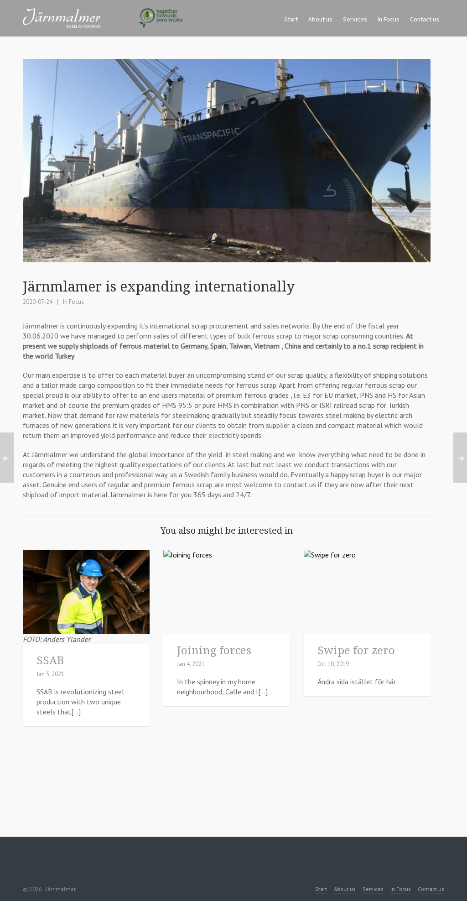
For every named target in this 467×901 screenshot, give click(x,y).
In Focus (73, 302)
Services (373, 888)
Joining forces (214, 649)
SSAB (50, 659)
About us (345, 888)
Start (321, 888)
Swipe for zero (356, 649)
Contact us (431, 888)
